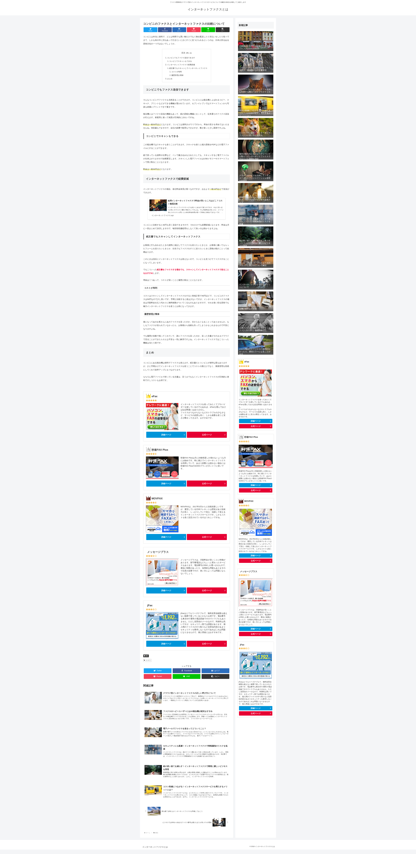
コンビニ (148, 660)
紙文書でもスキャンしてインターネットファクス (188, 68)
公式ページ (207, 435)
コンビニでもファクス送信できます (181, 58)
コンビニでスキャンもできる (180, 61)
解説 (147, 656)
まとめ (169, 79)
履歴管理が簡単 (177, 75)
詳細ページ (166, 435)
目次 (183, 53)
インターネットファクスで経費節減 (181, 65)
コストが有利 (176, 72)
